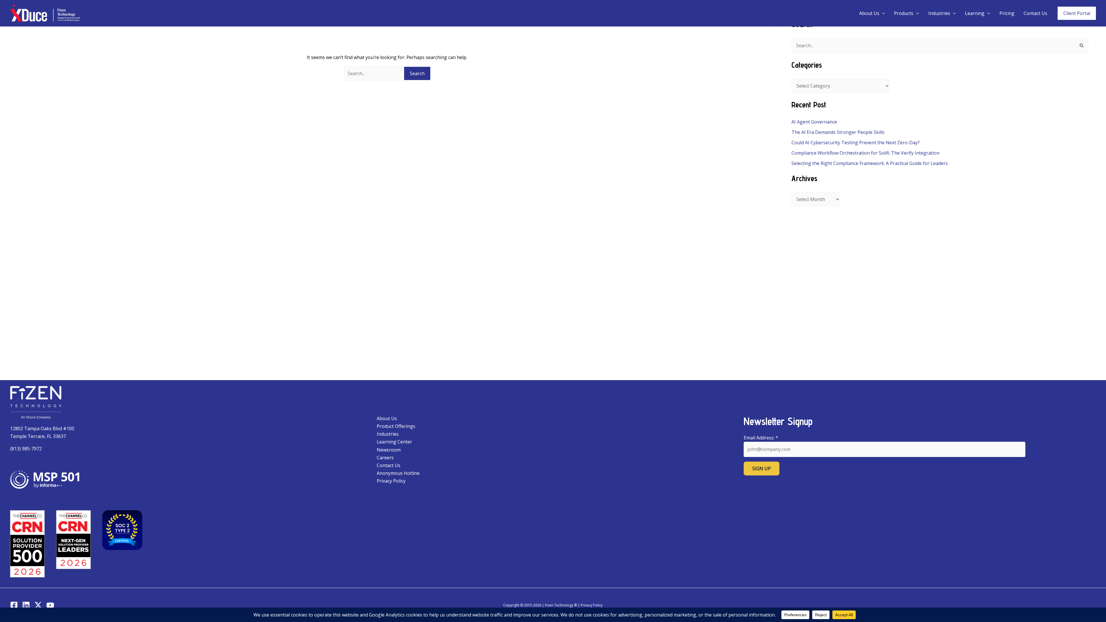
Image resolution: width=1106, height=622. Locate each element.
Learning (974, 13)
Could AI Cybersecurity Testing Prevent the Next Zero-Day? (855, 142)
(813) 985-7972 (26, 448)
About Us (869, 13)
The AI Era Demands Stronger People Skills (838, 132)
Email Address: (761, 438)
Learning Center (394, 442)
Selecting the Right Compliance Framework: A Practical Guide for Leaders (869, 163)
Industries (939, 13)
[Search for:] (374, 73)
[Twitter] (38, 605)
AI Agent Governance (814, 122)
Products (903, 13)
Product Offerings (396, 426)
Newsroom (389, 450)
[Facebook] (14, 605)
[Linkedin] (26, 605)
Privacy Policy (391, 481)
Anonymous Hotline (398, 473)
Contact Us (1035, 13)
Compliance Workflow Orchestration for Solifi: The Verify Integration (865, 153)
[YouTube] (50, 605)
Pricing (1006, 13)
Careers (385, 457)
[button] (882, 13)
